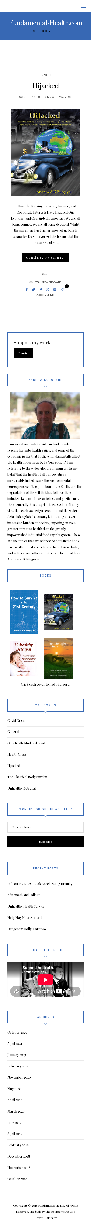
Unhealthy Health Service (26, 906)
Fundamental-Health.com (45, 23)
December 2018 (18, 1156)
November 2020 (19, 1077)
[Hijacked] (45, 152)
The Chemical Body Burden (27, 777)
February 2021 (17, 1066)
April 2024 (14, 1043)
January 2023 (16, 1054)
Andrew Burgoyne (49, 282)
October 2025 (17, 1032)
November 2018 (19, 1167)
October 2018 (17, 1179)
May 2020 (14, 1088)
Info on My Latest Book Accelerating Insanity (39, 884)
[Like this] (63, 289)
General (13, 732)
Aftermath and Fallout (23, 895)
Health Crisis (16, 754)
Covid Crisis (16, 720)
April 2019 (14, 1133)
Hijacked (45, 75)
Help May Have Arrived (24, 917)
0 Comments (46, 295)
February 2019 (18, 1145)
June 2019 (14, 1122)
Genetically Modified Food (26, 743)
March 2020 (16, 1111)
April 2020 (15, 1100)
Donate (23, 353)
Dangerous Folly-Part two (26, 929)
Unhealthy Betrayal (21, 788)
